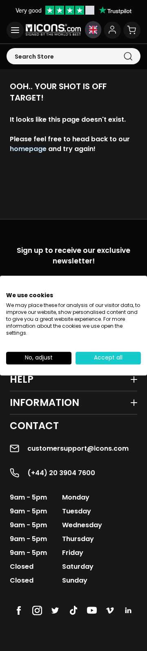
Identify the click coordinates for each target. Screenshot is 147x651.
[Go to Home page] (53, 30)
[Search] (128, 56)
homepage (28, 148)
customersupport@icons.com (78, 448)
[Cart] (131, 30)
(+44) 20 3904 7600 (61, 473)
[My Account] (112, 30)
